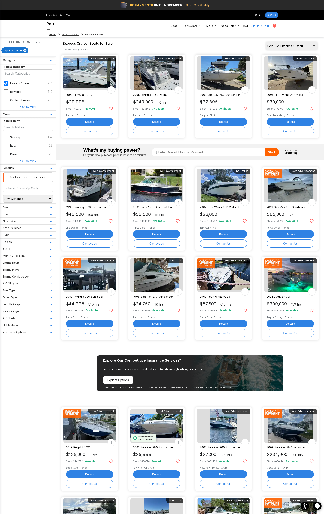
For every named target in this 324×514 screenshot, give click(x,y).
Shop (174, 25)
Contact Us (89, 131)
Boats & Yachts (54, 15)
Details (89, 121)
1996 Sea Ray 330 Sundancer (153, 296)
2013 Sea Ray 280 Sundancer (287, 207)
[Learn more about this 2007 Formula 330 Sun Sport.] (89, 275)
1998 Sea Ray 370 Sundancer (86, 207)
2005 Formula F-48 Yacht (150, 94)
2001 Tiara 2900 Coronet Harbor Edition (154, 207)
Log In (256, 15)
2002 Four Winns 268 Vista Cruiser (221, 207)
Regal (13, 145)
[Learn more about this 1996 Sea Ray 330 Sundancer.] (156, 275)
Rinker (14, 154)
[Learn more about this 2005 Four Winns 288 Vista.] (290, 73)
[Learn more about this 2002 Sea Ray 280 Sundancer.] (223, 73)
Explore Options (118, 380)
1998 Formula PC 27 (79, 94)
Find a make (12, 120)
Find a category (14, 66)
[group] (15, 50)
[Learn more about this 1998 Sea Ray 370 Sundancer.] (89, 185)
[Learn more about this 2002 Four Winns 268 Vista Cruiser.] (223, 185)
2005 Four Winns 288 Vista (285, 94)
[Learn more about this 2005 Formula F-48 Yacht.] (156, 73)
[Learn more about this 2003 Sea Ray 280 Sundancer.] (156, 426)
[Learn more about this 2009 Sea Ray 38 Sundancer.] (290, 426)
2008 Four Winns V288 (215, 296)
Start (271, 152)
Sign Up (271, 15)
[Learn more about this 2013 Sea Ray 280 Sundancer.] (290, 185)
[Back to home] (50, 26)
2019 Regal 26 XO (78, 447)
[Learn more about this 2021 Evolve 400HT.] (290, 275)
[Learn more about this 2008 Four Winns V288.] (223, 275)
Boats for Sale (70, 34)
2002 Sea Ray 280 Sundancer (220, 94)
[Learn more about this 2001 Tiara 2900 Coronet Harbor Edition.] (156, 185)
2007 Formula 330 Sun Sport (85, 296)
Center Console (20, 100)
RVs (68, 15)
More (209, 25)
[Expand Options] (111, 90)
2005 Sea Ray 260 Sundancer (220, 447)
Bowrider (15, 91)
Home (53, 34)
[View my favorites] (274, 26)
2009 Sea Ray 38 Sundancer (286, 447)
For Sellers (190, 25)
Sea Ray (15, 137)
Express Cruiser (20, 83)
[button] (305, 506)
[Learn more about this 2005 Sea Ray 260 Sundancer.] (223, 426)
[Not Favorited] (111, 108)
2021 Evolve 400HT (280, 296)
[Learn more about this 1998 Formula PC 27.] (89, 73)
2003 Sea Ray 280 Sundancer (153, 447)
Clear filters (33, 42)
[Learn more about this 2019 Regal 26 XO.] (89, 426)
